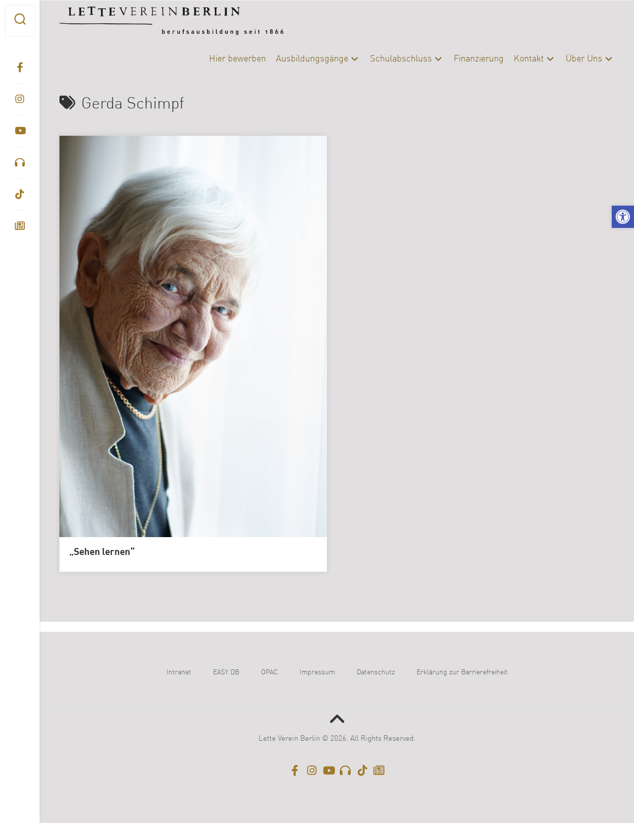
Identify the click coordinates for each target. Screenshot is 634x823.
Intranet (178, 672)
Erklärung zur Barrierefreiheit (462, 672)
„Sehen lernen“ (102, 552)
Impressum (317, 672)
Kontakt (529, 59)
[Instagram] (20, 99)
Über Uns (584, 59)
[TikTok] (20, 194)
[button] (623, 217)
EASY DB (226, 672)
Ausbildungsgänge (312, 59)
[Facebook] (20, 67)
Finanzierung (479, 59)
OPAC (269, 672)
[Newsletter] (20, 226)
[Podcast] (20, 162)
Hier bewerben (237, 59)
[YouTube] (20, 131)
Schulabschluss (401, 59)
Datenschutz (376, 672)
